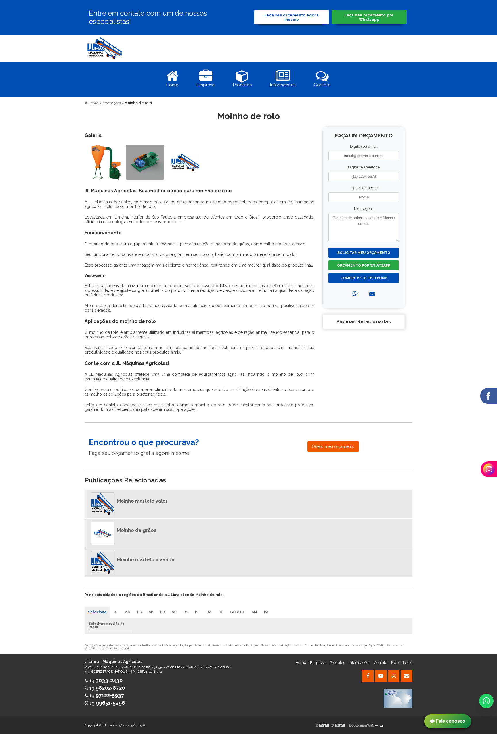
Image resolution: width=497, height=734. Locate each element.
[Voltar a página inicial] (105, 48)
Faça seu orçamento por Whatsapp (369, 17)
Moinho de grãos (136, 530)
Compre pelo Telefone (364, 278)
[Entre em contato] (372, 293)
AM (254, 612)
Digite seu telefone (364, 167)
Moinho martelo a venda (145, 559)
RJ (115, 612)
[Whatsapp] (354, 293)
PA (266, 612)
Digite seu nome (364, 188)
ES (139, 612)
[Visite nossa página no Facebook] (368, 676)
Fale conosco (450, 721)
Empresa (318, 662)
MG (127, 612)
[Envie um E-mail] (406, 676)
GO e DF (237, 612)
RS (185, 612)
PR (162, 612)
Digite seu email (364, 146)
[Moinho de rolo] (104, 162)
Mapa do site (401, 662)
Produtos (337, 662)
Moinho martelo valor (142, 501)
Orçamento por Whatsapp (363, 265)
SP (151, 612)
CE (220, 612)
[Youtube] (381, 676)
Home (301, 662)
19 (105, 680)
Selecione (97, 612)
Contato (380, 662)
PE (197, 612)
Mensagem (363, 208)
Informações (359, 662)
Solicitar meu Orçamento (363, 253)
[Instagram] (393, 676)
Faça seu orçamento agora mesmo (292, 17)
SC (174, 612)
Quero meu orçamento (333, 446)
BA (209, 612)
